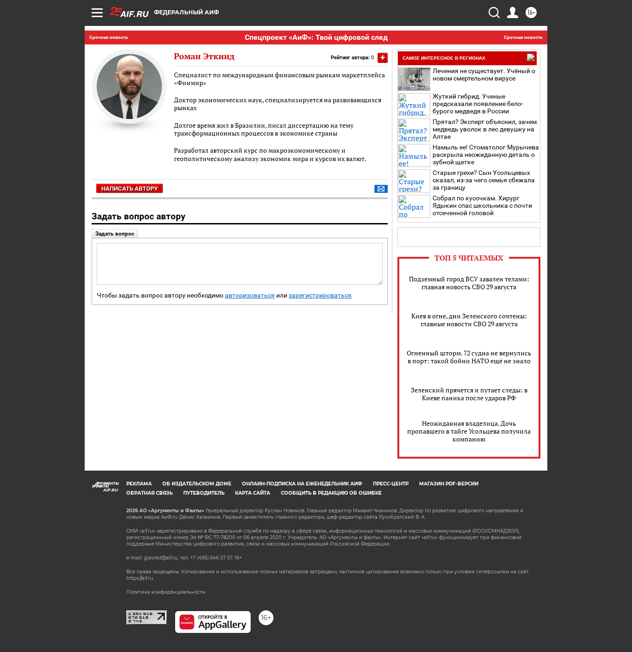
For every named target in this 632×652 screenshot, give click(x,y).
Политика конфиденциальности (165, 592)
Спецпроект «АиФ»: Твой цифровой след (316, 37)
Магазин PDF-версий (448, 484)
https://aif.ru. (140, 578)
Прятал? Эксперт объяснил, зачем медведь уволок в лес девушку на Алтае (485, 129)
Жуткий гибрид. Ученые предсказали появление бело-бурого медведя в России (478, 104)
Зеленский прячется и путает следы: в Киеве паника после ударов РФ (469, 394)
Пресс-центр (391, 484)
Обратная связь (149, 493)
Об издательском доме (196, 484)
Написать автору (129, 188)
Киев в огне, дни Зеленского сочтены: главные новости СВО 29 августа (469, 320)
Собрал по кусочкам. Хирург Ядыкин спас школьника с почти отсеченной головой (482, 205)
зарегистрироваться (320, 295)
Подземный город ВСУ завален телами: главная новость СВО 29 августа (469, 283)
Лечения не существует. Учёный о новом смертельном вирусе (484, 74)
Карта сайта (252, 493)
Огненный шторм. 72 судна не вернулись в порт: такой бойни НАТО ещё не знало (469, 357)
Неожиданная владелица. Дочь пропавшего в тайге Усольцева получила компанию (469, 431)
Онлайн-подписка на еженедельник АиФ (302, 484)
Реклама (139, 484)
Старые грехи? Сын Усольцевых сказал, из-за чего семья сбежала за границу (484, 180)
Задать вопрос (114, 233)
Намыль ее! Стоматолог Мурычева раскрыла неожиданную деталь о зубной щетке (486, 154)
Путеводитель (203, 493)
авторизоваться (250, 295)
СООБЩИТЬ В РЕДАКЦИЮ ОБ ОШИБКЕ (331, 493)
